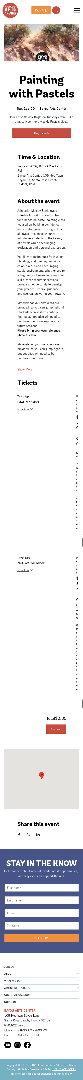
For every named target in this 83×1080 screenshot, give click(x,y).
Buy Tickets (41, 133)
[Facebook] (27, 1045)
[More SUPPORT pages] (78, 1002)
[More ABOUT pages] (78, 974)
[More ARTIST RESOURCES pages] (78, 988)
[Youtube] (7, 1045)
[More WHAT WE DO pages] (78, 981)
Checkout (56, 729)
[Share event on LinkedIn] (38, 834)
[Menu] (77, 10)
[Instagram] (17, 1045)
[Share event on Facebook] (19, 834)
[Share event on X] (28, 834)
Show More (24, 369)
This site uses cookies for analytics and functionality (41, 1073)
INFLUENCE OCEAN (64, 1069)
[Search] (56, 10)
